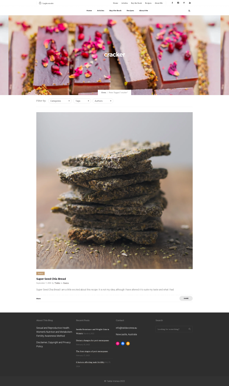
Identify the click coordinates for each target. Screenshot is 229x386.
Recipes (148, 3)
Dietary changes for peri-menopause (92, 340)
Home (115, 3)
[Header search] (189, 10)
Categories (55, 101)
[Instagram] (178, 3)
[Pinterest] (184, 3)
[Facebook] (172, 3)
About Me (159, 3)
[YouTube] (190, 3)
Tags (77, 101)
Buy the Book (136, 3)
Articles (124, 3)
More (38, 299)
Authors (99, 101)
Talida (57, 283)
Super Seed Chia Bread (51, 278)
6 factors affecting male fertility (90, 362)
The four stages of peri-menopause (92, 351)
